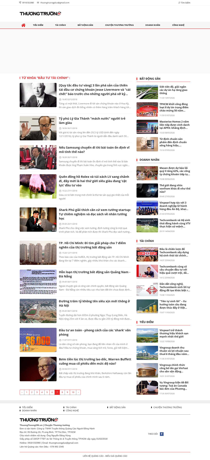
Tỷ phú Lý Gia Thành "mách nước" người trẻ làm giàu (92, 120)
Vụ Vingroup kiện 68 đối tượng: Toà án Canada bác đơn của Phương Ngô (174, 386)
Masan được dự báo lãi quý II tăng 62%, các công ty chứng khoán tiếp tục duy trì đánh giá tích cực (175, 171)
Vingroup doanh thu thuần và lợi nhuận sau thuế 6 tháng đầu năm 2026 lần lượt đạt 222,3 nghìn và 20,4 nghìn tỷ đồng (174, 351)
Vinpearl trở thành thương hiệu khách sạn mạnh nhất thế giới (174, 333)
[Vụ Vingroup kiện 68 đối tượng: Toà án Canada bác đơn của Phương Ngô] (147, 388)
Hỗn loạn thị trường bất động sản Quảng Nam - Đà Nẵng (94, 274)
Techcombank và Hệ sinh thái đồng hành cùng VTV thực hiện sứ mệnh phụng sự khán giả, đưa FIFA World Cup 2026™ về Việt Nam (175, 223)
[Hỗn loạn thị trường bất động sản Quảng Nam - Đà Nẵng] (38, 282)
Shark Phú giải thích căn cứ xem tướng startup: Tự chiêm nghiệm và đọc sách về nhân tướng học (95, 214)
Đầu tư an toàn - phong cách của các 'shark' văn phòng (95, 332)
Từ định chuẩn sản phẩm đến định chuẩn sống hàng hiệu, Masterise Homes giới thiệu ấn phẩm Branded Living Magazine (174, 142)
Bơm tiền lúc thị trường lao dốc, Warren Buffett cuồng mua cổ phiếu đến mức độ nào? (95, 361)
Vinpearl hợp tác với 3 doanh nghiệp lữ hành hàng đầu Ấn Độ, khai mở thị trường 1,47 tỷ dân (173, 206)
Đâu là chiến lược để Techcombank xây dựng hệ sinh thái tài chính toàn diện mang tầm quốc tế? (174, 252)
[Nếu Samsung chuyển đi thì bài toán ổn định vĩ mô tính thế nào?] (38, 157)
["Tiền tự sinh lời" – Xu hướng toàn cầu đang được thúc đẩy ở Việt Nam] (147, 306)
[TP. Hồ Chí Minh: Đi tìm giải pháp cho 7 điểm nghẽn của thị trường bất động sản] (38, 253)
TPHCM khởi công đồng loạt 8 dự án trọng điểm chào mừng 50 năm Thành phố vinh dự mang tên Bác (174, 107)
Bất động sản (150, 78)
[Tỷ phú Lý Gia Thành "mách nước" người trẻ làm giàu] (38, 128)
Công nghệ (72, 410)
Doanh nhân (149, 160)
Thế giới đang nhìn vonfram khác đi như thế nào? (175, 188)
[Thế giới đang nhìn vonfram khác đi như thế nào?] (147, 190)
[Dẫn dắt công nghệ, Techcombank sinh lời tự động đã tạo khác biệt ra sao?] (147, 289)
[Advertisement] (105, 51)
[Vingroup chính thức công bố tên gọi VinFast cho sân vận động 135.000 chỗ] (147, 370)
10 (73, 392)
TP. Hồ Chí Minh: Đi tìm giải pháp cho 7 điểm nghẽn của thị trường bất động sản (92, 245)
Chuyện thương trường (167, 407)
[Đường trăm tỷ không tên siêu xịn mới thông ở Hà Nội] (38, 311)
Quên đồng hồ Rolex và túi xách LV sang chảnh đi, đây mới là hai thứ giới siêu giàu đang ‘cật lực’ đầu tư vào (94, 181)
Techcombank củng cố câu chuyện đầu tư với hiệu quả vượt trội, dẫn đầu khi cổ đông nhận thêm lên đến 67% (174, 270)
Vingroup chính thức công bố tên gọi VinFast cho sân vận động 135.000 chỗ (174, 368)
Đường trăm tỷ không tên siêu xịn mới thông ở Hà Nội (94, 303)
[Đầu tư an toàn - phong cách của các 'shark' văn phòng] (38, 340)
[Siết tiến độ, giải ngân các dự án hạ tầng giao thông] (147, 92)
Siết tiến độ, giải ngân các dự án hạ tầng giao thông (173, 90)
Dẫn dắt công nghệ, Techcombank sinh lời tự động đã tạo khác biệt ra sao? (175, 287)
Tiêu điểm (147, 322)
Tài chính (147, 241)
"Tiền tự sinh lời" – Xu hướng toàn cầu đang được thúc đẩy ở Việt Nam (173, 305)
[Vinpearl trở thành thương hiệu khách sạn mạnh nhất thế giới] (147, 335)
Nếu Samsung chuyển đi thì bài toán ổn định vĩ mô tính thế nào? (94, 149)
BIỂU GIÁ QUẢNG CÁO (116, 456)
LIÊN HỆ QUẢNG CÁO (93, 456)
